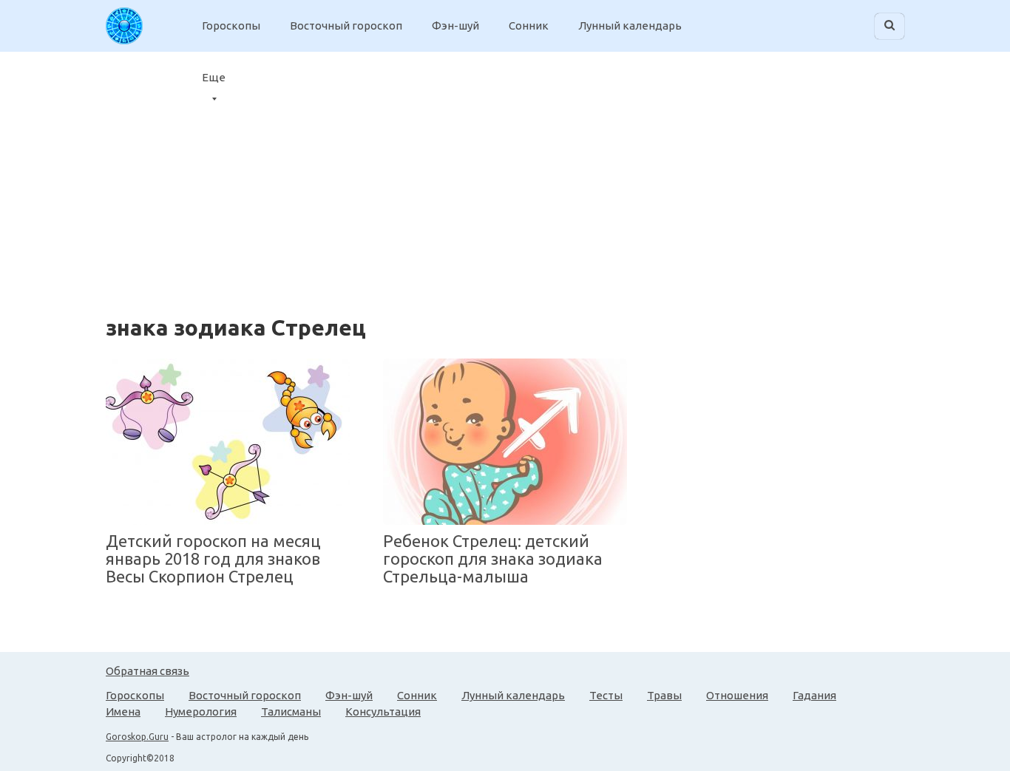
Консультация (383, 711)
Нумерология (201, 711)
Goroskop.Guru (137, 736)
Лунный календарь (630, 25)
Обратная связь (147, 671)
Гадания (814, 695)
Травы (664, 695)
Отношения (737, 695)
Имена (123, 711)
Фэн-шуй (455, 25)
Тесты (606, 695)
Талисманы (291, 711)
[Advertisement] (876, 173)
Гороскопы (231, 25)
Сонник (529, 25)
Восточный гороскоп (346, 25)
